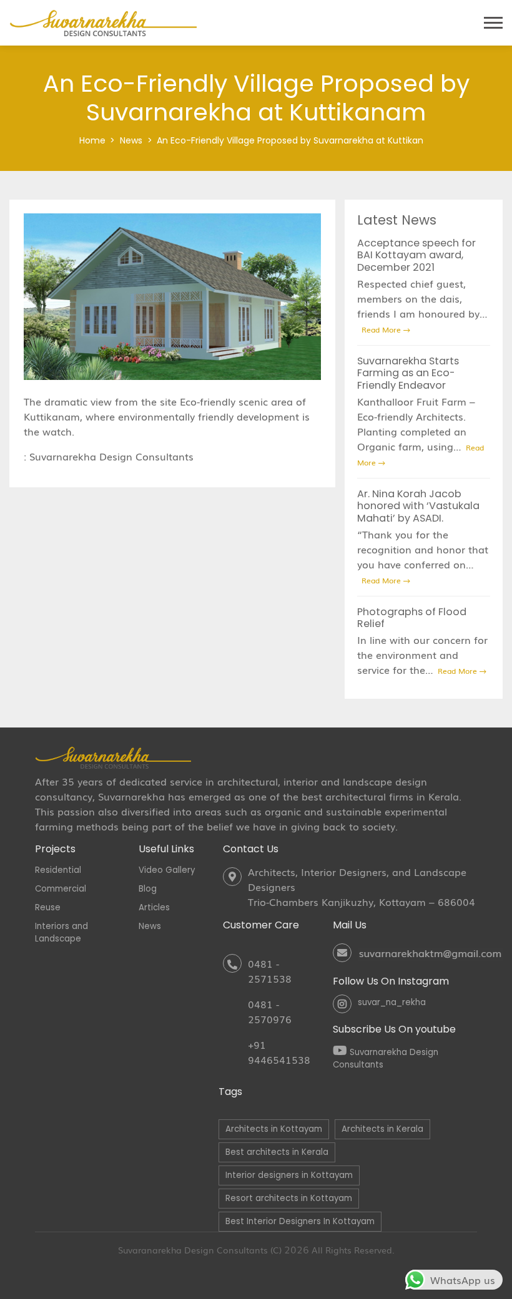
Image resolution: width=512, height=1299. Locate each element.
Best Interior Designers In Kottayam (300, 1221)
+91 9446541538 (279, 1052)
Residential (58, 870)
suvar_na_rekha (392, 1002)
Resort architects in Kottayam (288, 1198)
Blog (148, 889)
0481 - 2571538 (270, 971)
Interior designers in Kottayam (289, 1175)
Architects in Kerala (382, 1129)
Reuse (48, 907)
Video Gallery (167, 870)
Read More (382, 329)
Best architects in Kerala (276, 1152)
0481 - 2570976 (270, 1011)
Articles (154, 907)
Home (92, 140)
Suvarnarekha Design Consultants (113, 456)
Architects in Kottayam (273, 1129)
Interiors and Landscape (61, 932)
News (131, 140)
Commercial (60, 889)
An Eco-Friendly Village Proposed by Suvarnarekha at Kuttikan (290, 140)
